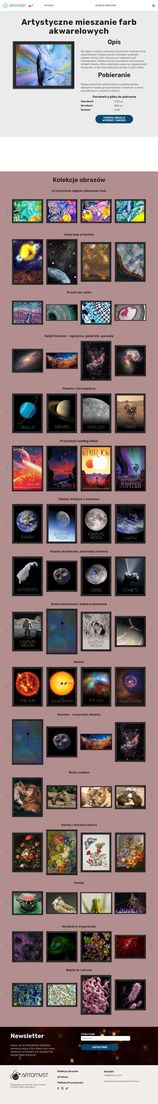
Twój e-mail (88, 1034)
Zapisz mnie (99, 1047)
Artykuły (49, 5)
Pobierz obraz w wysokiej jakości (114, 119)
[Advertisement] (79, 154)
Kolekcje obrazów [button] (105, 5)
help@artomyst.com (113, 1075)
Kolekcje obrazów (67, 1071)
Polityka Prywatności (70, 1082)
